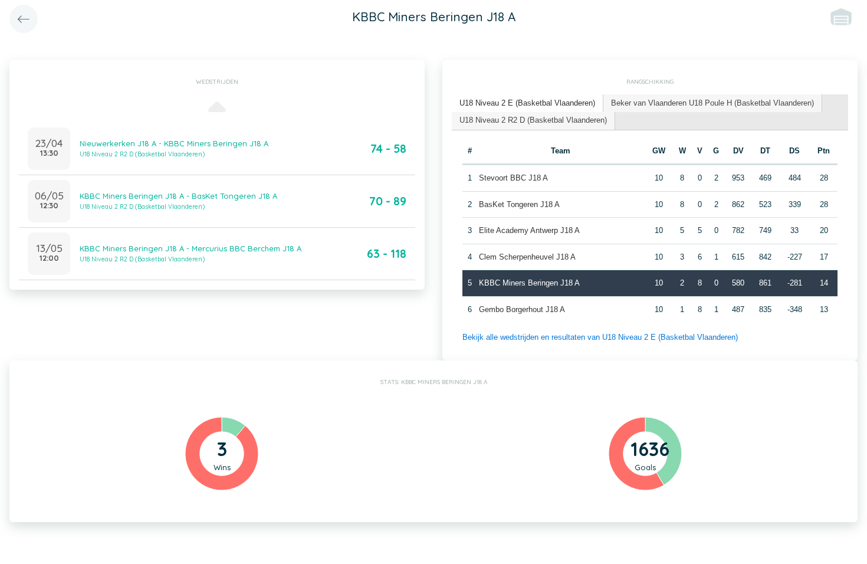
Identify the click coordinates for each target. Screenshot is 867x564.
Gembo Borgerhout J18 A (522, 309)
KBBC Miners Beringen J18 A (529, 282)
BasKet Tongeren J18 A (519, 204)
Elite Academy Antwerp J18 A (529, 230)
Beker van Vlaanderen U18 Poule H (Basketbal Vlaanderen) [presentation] (712, 103)
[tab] (527, 103)
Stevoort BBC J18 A (513, 177)
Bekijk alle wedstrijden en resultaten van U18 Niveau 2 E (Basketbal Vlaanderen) (600, 337)
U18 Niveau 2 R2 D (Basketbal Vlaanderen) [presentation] (533, 120)
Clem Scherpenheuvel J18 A (527, 257)
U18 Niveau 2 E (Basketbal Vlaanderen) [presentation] (527, 103)
